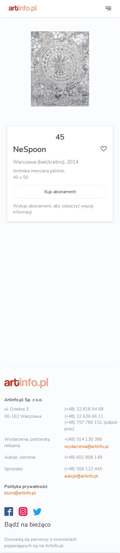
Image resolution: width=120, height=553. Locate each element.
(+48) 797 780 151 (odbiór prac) (91, 425)
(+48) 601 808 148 (83, 457)
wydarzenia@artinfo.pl (86, 446)
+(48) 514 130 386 (83, 439)
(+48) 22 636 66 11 (83, 416)
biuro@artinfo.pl (20, 493)
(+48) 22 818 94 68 (83, 409)
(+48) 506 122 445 (83, 469)
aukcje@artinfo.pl (81, 476)
